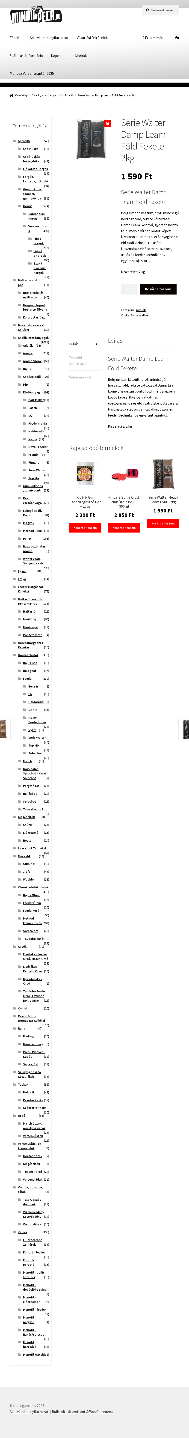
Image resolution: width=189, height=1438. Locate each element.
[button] (107, 123)
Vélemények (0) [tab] (81, 377)
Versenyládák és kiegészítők (29, 1146)
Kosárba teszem (158, 289)
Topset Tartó (32, 1172)
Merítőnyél (30, 627)
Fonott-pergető (28, 1262)
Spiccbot (29, 801)
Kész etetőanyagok (33, 500)
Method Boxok (33, 531)
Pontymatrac (32, 635)
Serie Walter (139, 315)
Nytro (32, 730)
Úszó (21, 1115)
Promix (33, 455)
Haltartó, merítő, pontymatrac (30, 601)
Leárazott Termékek (32, 848)
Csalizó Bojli (32, 377)
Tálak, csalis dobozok (32, 1201)
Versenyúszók (33, 1136)
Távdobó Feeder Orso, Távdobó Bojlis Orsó (34, 996)
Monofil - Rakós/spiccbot (34, 1332)
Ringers (33, 462)
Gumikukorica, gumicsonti (33, 488)
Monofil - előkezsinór (31, 1299)
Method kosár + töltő (32, 920)
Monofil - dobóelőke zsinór (35, 1287)
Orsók (22, 946)
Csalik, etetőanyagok (46, 95)
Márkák (81, 55)
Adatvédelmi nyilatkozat (49, 37)
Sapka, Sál (30, 1064)
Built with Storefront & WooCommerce (83, 1411)
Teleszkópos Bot (35, 809)
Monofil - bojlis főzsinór (34, 1274)
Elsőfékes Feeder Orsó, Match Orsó (35, 956)
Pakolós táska (33, 1100)
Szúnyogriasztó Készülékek (29, 1074)
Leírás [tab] (74, 344)
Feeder (27, 678)
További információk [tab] (79, 360)
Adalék (69, 95)
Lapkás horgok (39, 253)
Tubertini (35, 753)
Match (27, 761)
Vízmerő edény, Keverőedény (34, 1214)
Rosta (27, 840)
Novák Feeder (37, 447)
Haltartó (29, 611)
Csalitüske (30, 149)
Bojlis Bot (30, 663)
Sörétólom (30, 931)
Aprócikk (24, 141)
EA (30, 416)
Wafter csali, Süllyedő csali (33, 561)
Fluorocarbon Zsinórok (32, 1242)
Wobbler (29, 879)
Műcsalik (24, 856)
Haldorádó (36, 431)
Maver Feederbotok (37, 719)
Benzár (33, 686)
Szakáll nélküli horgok (39, 268)
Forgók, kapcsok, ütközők (35, 179)
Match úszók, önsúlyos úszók (34, 1125)
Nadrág (28, 1036)
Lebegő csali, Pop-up (32, 513)
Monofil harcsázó (29, 1344)
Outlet (22, 1008)
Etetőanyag (31, 392)
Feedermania (37, 423)
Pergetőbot (31, 786)
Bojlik (27, 369)
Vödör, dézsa (32, 1224)
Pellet (27, 538)
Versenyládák (32, 1179)
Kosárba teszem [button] (85, 528)
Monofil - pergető (29, 1319)
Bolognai (29, 671)
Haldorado (36, 702)
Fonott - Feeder (34, 1252)
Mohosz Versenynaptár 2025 (32, 73)
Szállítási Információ (26, 55)
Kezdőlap (21, 95)
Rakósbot (30, 794)
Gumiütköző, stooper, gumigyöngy (32, 193)
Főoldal (16, 37)
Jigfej (27, 871)
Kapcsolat (59, 55)
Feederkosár (32, 910)
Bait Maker (36, 400)
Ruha (21, 1028)
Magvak (28, 523)
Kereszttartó (32, 317)
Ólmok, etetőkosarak (33, 887)
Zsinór (22, 1232)
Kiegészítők (26, 817)
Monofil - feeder (34, 1309)
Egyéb (22, 571)
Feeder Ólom (32, 903)
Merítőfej (29, 619)
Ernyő (22, 579)
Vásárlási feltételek (92, 37)
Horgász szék (32, 1156)
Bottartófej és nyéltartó (33, 295)
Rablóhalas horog (36, 216)
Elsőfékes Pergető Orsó (32, 969)
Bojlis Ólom (31, 895)
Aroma (27, 353)
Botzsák (29, 1092)
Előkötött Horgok (35, 169)
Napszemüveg (33, 1044)
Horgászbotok (28, 655)
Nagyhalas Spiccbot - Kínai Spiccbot (34, 773)
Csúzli (27, 825)
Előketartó (30, 833)
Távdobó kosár (33, 939)
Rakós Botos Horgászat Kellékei (31, 1018)
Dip (25, 384)
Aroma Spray (32, 361)
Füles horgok (38, 241)
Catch (32, 408)
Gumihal (29, 864)
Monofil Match (33, 1354)
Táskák (23, 1084)
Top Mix (33, 478)
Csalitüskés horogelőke (31, 159)
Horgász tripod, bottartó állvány (35, 307)
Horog (27, 206)
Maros (32, 439)
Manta (33, 710)
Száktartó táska (35, 1108)
